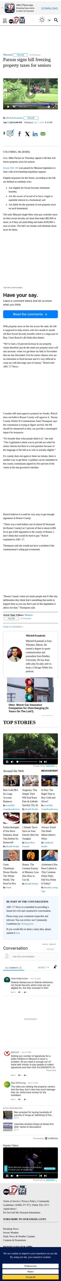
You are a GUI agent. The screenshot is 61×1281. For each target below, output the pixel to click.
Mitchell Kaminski (14, 118)
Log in (45, 944)
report (53, 992)
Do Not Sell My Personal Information (21, 1212)
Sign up (52, 944)
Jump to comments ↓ (13, 626)
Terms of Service (11, 1201)
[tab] (13, 967)
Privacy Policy (29, 1201)
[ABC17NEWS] (20, 20)
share (45, 992)
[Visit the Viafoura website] (51, 1138)
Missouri (29, 615)
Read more (51, 1070)
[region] (30, 1042)
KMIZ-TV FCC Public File (29, 1205)
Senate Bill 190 (11, 168)
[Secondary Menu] (7, 20)
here (17, 933)
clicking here (27, 923)
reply (13, 992)
